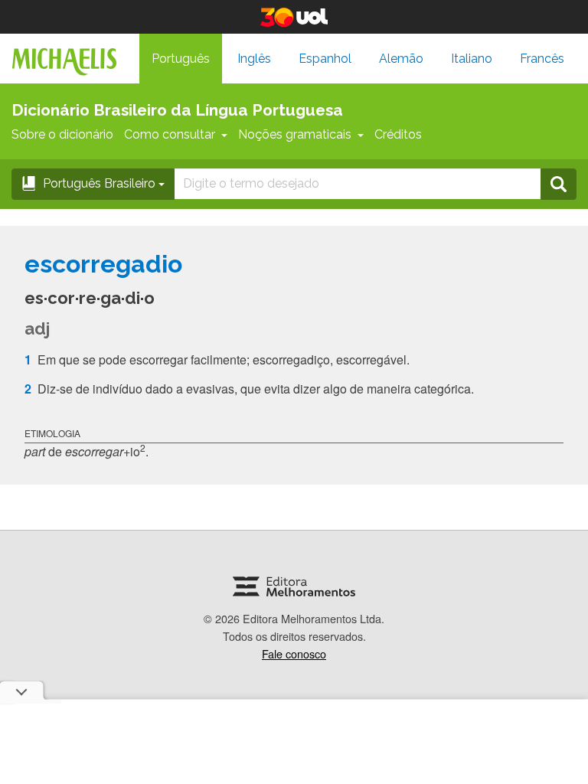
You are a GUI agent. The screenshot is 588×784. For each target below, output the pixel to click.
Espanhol (325, 58)
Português (181, 58)
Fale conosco (294, 653)
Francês (542, 58)
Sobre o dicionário (62, 134)
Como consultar (169, 134)
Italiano (471, 58)
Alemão (401, 58)
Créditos (398, 134)
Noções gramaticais (294, 134)
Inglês (254, 58)
